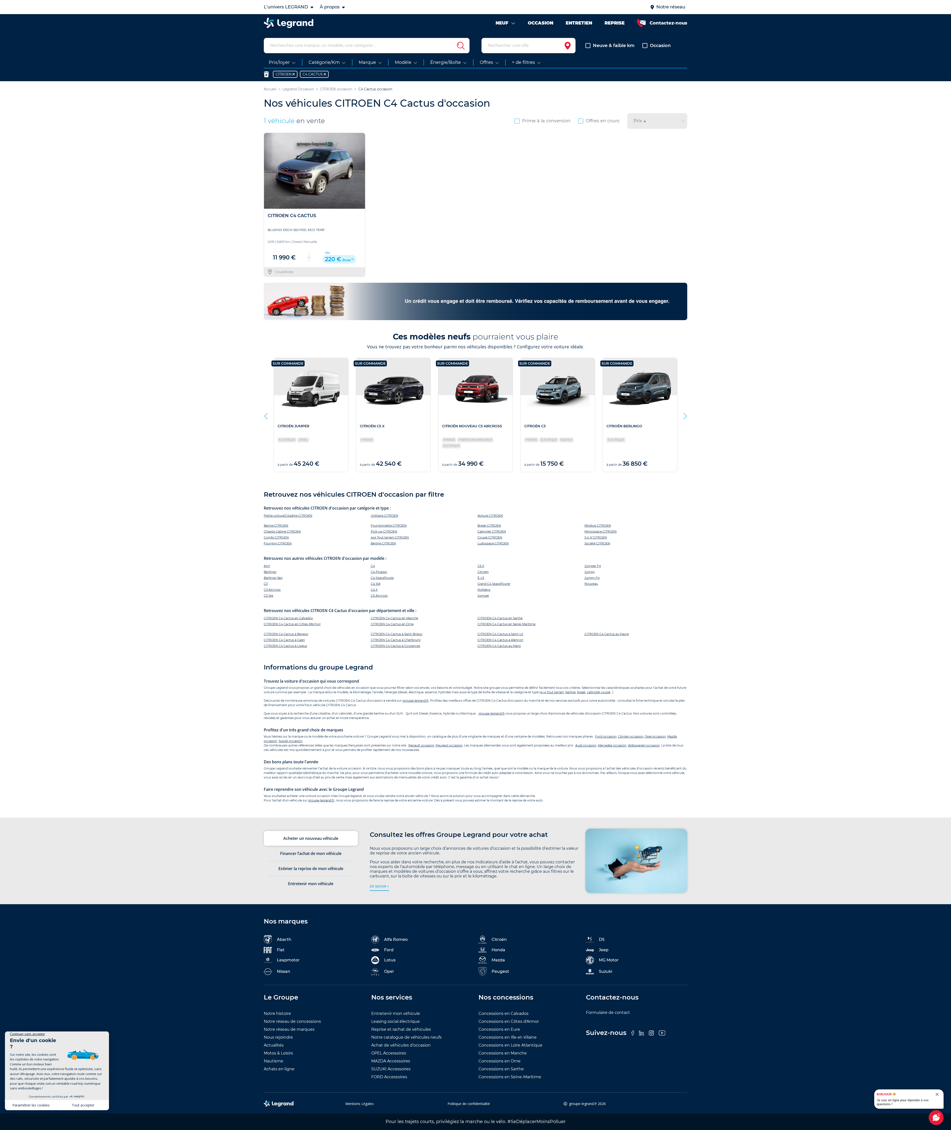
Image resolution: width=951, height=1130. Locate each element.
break (581, 692)
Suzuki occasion (290, 741)
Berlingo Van (273, 578)
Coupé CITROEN (489, 537)
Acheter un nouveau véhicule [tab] (310, 838)
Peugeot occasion (449, 745)
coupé (605, 692)
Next (684, 414)
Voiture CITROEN (490, 515)
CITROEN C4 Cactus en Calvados (288, 618)
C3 (266, 584)
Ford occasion (605, 736)
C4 (373, 566)
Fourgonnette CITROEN (389, 525)
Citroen (483, 572)
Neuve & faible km (613, 45)
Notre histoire (277, 1013)
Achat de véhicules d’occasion (401, 1045)
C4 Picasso (379, 572)
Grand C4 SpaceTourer (493, 584)
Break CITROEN (489, 525)
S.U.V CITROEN (595, 537)
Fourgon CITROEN (278, 543)
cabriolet (593, 692)
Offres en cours (602, 121)
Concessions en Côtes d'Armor (508, 1021)
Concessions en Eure (499, 1029)
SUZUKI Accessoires (391, 1069)
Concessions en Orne (499, 1061)
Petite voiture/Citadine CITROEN (288, 515)
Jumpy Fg (592, 578)
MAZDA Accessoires (390, 1061)
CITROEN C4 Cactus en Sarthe (500, 618)
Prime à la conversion (546, 121)
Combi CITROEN (276, 537)
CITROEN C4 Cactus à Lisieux (285, 646)
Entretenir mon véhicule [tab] (310, 883)
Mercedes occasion (612, 745)
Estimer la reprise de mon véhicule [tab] (310, 868)
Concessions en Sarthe (501, 1069)
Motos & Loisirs (278, 1053)
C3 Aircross (272, 589)
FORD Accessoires (389, 1077)
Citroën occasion (630, 736)
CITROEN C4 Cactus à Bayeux (286, 634)
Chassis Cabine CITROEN (282, 531)
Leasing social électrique (395, 1021)
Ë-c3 (480, 578)
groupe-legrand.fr (415, 700)
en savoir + (379, 886)
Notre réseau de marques (289, 1029)
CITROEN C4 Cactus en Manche (394, 618)
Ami (267, 566)
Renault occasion (421, 745)
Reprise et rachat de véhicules (401, 1029)
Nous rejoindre (278, 1037)
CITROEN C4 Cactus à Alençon (500, 640)
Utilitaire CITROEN (384, 515)
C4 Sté (375, 584)
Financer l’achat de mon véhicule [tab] (311, 853)
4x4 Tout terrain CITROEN (390, 537)
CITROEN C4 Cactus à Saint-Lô (500, 634)
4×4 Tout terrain (552, 692)
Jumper (483, 595)
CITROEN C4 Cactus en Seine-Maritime (506, 624)
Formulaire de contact (608, 1012)
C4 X (374, 589)
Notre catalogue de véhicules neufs (406, 1037)
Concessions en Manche (502, 1053)
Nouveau (591, 584)
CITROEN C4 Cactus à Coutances (395, 646)
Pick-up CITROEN (384, 531)
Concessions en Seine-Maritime (509, 1077)
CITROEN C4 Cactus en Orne (392, 624)
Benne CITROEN (276, 525)
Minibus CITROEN (597, 525)
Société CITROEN (597, 543)
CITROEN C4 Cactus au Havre (606, 634)
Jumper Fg (592, 566)
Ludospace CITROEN (493, 543)
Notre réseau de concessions (292, 1021)
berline (570, 692)
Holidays (483, 589)
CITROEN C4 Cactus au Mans (499, 646)
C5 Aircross (379, 595)
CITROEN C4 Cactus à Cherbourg (396, 640)
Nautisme (273, 1061)
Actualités (274, 1045)
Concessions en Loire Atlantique (510, 1045)
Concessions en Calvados (503, 1013)
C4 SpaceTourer (382, 578)
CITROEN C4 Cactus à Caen (284, 640)
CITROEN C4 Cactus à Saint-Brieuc (397, 634)
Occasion (660, 45)
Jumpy (589, 572)
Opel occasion (655, 736)
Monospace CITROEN (600, 531)
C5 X (480, 566)
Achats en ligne (279, 1069)
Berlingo (270, 572)
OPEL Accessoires (388, 1053)
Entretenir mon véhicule (395, 1013)
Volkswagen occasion (644, 745)
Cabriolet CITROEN (491, 531)
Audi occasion (585, 745)
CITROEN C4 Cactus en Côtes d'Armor (292, 624)
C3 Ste (268, 595)
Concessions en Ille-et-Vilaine (507, 1037)
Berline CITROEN (383, 543)
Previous (266, 414)
